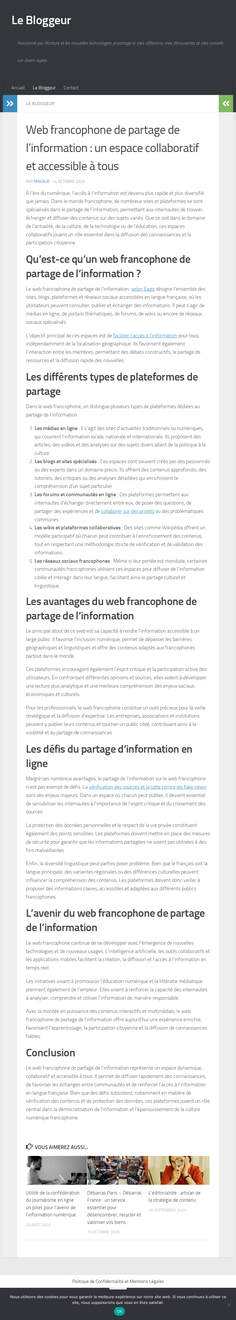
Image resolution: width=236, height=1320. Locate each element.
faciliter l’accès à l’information (145, 335)
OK (119, 1311)
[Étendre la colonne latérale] (10, 103)
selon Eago (143, 289)
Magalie (42, 181)
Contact (71, 87)
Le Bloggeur (41, 20)
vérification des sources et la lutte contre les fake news (147, 787)
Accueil (18, 87)
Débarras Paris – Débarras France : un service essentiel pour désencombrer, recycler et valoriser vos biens (114, 1207)
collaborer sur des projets (127, 511)
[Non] (229, 1305)
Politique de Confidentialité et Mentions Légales (118, 1281)
